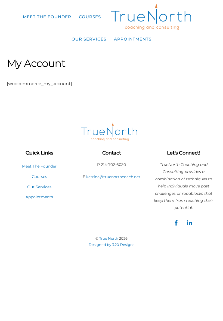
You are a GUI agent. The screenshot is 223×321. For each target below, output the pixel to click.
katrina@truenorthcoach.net (113, 176)
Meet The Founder (47, 16)
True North (108, 238)
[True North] (154, 17)
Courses (90, 16)
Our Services (89, 39)
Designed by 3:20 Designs (111, 244)
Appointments (132, 39)
